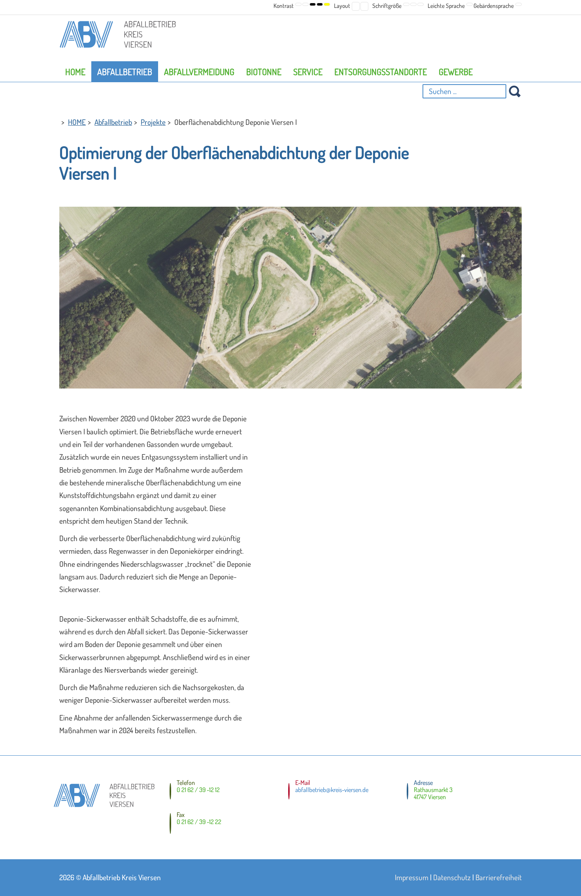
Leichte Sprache (446, 5)
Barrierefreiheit (498, 877)
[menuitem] (75, 71)
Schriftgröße (387, 5)
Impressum (411, 877)
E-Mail (302, 783)
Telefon (186, 783)
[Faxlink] (170, 824)
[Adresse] (407, 791)
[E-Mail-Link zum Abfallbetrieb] (289, 791)
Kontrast (284, 5)
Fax (181, 815)
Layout (342, 5)
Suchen (514, 91)
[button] (298, 4)
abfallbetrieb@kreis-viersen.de (331, 790)
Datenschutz (452, 877)
